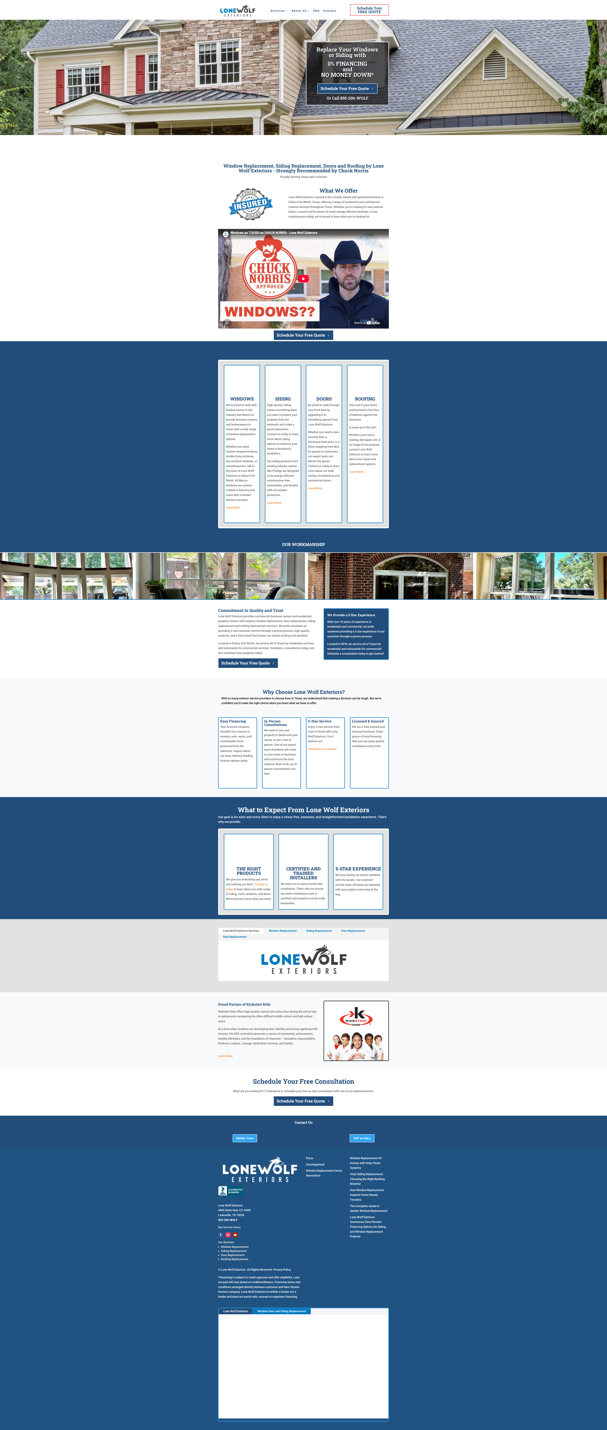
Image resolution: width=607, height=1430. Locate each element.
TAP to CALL (362, 1138)
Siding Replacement (319, 930)
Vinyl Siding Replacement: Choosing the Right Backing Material (367, 1178)
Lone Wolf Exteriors (235, 1311)
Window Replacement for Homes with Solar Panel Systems (366, 1162)
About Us (299, 11)
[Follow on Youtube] (235, 1234)
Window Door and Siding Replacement (282, 1311)
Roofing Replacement (234, 1259)
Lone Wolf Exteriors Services (241, 930)
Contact (329, 11)
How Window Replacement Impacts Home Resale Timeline (367, 1194)
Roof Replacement (234, 936)
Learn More (233, 507)
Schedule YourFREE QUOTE (369, 10)
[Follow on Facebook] (220, 1234)
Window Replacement (283, 930)
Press (309, 1158)
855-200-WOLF (354, 98)
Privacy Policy (282, 1269)
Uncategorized (315, 1164)
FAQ (316, 11)
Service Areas (232, 1227)
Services (278, 11)
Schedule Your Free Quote (345, 88)
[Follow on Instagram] (227, 1234)
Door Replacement (353, 930)
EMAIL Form (245, 1138)
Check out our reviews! (322, 749)
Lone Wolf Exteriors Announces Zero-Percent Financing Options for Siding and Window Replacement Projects (368, 1226)
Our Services (226, 1242)
